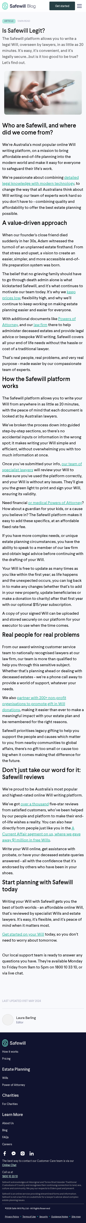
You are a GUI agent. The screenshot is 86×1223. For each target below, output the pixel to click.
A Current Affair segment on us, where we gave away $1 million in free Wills (41, 833)
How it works (10, 1051)
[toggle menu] (79, 6)
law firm (40, 324)
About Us (8, 1123)
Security (43, 1216)
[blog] (19, 6)
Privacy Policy (12, 1216)
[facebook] (4, 1153)
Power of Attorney (13, 1085)
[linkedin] (31, 1153)
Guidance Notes (59, 1216)
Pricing (6, 1058)
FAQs (5, 1137)
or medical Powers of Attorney (55, 502)
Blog (4, 1130)
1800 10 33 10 (10, 1176)
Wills (5, 1077)
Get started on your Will (23, 934)
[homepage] (43, 1043)
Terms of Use (29, 1216)
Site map (76, 1216)
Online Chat (9, 1165)
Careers (7, 1144)
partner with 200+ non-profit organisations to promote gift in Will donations (34, 703)
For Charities (10, 1104)
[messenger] (13, 1153)
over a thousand (35, 803)
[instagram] (22, 1153)
